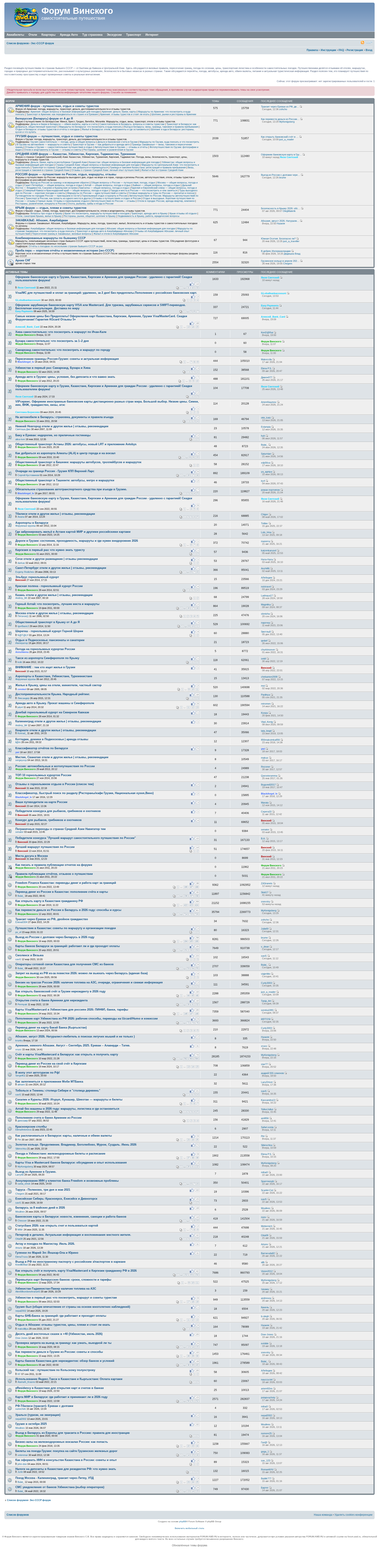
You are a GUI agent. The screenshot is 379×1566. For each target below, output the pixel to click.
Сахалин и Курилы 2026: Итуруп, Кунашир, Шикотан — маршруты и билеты (68, 1099)
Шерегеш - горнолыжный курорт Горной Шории (49, 631)
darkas (21, 563)
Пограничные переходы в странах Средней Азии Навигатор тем (60, 829)
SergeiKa (20, 1075)
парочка (265, 622)
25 (197, 1140)
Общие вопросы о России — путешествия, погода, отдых (123, 182)
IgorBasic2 (23, 626)
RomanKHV (267, 1469)
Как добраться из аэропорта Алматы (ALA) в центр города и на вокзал (65, 453)
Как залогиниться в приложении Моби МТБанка (49, 1081)
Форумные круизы (25, 525)
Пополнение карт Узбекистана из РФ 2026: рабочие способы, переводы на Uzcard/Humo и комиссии (86, 1018)
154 (196, 1275)
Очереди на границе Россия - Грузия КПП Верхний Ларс (54, 471)
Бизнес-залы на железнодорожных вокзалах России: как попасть (61, 1441)
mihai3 (264, 1172)
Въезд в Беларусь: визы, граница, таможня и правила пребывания (161, 126)
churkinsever (268, 649)
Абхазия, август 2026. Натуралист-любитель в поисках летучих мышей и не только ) (75, 1036)
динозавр (23, 1120)
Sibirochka (21, 1148)
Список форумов (18, 43)
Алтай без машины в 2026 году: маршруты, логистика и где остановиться (67, 1108)
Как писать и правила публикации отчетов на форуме (53, 864)
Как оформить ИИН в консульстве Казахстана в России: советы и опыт (66, 1460)
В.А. (263, 838)
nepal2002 (20, 1310)
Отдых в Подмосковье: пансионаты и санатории (49, 640)
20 (188, 1167)
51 (193, 1401)
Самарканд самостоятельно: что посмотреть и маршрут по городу (62, 350)
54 (193, 968)
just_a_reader (286, 139)
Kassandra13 (268, 1100)
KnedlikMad (21, 1264)
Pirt (19, 1139)
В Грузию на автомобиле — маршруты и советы (43, 144)
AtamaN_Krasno (26, 1382)
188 (196, 887)
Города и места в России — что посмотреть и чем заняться (143, 190)
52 (197, 1401)
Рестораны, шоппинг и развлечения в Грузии (108, 149)
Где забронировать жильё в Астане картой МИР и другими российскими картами (73, 531)
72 (188, 1023)
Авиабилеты (15, 34)
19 (197, 1302)
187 (191, 887)
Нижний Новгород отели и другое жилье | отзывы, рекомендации (61, 426)
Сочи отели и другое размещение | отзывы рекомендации (56, 559)
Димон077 (266, 377)
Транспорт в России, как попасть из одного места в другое (58, 198)
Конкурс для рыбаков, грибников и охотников (48, 820)
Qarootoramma (269, 775)
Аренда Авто (69, 34)
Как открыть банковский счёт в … (280, 136)
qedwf (264, 640)
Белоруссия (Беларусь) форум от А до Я (44, 118)
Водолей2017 (268, 784)
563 (191, 1059)
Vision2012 (267, 1271)
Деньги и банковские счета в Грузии (117, 142)
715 (191, 914)
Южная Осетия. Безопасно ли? (278, 238)
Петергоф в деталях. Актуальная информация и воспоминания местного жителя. (73, 1234)
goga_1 (265, 1451)
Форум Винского (77, 11)
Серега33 (266, 811)
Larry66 (19, 1174)
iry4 (263, 481)
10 (197, 381)
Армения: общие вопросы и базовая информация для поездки (65, 111)
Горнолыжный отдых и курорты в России (104, 195)
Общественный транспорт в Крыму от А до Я (47, 622)
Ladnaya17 (267, 595)
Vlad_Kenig (267, 722)
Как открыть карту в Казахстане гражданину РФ (49, 901)
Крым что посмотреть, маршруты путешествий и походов (96, 213)
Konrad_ (22, 733)
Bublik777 (266, 1478)
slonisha (265, 613)
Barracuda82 (268, 1253)
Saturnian (266, 453)
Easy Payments (24, 311)
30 (188, 1005)
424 (196, 905)
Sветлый (266, 631)
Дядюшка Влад (292, 253)
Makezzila (266, 359)
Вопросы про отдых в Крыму (46, 213)
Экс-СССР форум (42, 43)
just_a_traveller (291, 241)
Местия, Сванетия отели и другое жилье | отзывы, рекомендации (61, 757)
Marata (264, 802)
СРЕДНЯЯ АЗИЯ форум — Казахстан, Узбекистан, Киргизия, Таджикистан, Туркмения (75, 154)
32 (193, 288)
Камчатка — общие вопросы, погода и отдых (104, 187)
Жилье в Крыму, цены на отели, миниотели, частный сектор (58, 685)
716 (196, 914)
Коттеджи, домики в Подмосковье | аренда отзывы (51, 739)
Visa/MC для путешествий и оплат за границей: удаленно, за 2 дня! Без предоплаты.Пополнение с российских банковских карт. (106, 292)
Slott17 (264, 892)
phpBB (182, 1521)
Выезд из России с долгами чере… (280, 175)
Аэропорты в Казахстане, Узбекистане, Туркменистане (53, 676)
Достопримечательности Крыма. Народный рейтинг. (52, 694)
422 (185, 905)
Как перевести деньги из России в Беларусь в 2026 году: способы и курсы (68, 910)
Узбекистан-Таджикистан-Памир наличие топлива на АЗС (55, 1288)
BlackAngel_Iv (26, 361)
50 (188, 1401)
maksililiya (23, 1328)
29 (193, 1356)
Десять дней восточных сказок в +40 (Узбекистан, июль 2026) (58, 1334)
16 (188, 475)
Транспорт (133, 34)
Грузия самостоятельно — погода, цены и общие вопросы (62, 142)
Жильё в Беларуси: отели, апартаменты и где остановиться (115, 129)
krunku (19, 1040)
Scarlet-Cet (267, 1190)
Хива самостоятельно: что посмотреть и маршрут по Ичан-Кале (60, 332)
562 (185, 1059)
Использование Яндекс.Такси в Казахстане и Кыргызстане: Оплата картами (68, 1379)
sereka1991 (267, 1010)
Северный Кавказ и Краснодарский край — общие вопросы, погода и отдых (66, 190)
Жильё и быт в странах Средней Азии (162, 170)
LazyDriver (267, 1082)
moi (263, 685)
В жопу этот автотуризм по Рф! (37, 1072)
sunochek (20, 1409)
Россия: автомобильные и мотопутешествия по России (55, 766)
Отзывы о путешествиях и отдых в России (117, 198)
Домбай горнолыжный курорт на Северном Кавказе (52, 712)
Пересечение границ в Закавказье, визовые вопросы (61, 233)
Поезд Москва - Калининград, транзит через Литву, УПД (54, 1478)
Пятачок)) (23, 616)
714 (185, 914)
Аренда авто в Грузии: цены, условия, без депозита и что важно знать (65, 376)
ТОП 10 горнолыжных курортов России (43, 775)
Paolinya (265, 694)
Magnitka (266, 604)
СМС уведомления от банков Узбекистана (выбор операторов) (59, 1487)
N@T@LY (23, 635)
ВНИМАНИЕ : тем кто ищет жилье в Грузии (45, 667)
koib (20, 662)
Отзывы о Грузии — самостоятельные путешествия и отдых (59, 147)
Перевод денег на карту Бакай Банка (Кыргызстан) (51, 1027)
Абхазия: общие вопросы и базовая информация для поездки (141, 228)
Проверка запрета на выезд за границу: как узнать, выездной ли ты (63, 1343)
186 (185, 887)
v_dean (265, 946)
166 (196, 941)
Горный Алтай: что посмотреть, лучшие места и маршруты (57, 604)
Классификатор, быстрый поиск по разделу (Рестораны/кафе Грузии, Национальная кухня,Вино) (84, 793)
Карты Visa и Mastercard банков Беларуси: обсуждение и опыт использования (71, 1162)
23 (188, 1140)
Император (21, 643)
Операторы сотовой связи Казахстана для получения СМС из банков (64, 964)
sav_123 (265, 1460)
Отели (33, 34)
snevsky (265, 901)
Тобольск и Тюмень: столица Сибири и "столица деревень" (57, 1090)
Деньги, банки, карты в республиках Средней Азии (58, 162)
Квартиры (48, 34)
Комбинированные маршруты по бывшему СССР (50, 238)
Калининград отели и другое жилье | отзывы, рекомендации (58, 721)
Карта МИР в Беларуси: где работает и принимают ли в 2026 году (61, 1397)
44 (188, 996)
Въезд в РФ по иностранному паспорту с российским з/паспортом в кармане (70, 1261)
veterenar (23, 1455)
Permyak (22, 1004)
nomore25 (266, 1433)
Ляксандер (23, 698)
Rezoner (265, 766)
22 (197, 1167)
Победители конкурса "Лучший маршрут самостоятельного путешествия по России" (75, 838)
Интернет (151, 34)
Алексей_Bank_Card (27, 326)
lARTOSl (265, 1019)
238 (196, 896)
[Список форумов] (23, 17)
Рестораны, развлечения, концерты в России (40, 203)
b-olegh (265, 1316)
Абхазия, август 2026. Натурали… (280, 221)
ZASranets (266, 883)
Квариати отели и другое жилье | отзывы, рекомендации (55, 730)
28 (188, 1356)
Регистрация (355, 50)
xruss (18, 1049)
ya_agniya (266, 471)
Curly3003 (266, 983)
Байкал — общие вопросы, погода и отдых (156, 185)
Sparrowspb (267, 1181)
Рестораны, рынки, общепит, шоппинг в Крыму (90, 216)
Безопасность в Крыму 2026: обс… (280, 208)
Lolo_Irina (266, 532)
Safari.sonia (267, 1127)
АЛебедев (266, 577)
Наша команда (323, 1514)
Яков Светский (289, 157)
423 (191, 905)
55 (197, 968)
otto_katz (266, 417)
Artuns (18, 1247)
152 (191, 950)
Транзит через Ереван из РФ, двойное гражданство (51, 919)
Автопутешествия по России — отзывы (113, 201)
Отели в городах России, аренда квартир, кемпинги (166, 201)
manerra (265, 541)
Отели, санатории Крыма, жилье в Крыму (38, 216)
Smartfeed (362, 42)
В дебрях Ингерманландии (276, 251)
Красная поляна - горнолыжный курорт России (49, 586)
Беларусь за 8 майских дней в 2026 (40, 1207)
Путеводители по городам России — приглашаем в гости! (47, 195)
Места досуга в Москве (31, 856)
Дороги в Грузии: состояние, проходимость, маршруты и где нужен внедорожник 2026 (76, 540)
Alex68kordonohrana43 (27, 1291)
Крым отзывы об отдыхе (183, 213)
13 (188, 327)
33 (197, 288)
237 (191, 896)
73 (193, 1023)
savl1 (18, 959)
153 (196, 950)
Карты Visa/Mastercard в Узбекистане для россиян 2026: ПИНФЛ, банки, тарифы (71, 1009)
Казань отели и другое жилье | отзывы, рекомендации (54, 595)
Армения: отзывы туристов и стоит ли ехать (124, 114)
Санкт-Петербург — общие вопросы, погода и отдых (53, 185)
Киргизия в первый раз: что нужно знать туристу (50, 550)
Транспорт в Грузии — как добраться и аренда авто (101, 144)
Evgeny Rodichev (24, 572)
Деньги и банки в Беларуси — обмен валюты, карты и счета (63, 124)
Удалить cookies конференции (353, 1514)
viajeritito (265, 973)
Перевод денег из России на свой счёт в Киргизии (50, 1063)
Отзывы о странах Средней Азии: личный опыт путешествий (105, 170)
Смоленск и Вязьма (29, 955)
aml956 (265, 1118)
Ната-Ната (267, 559)
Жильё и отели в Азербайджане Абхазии (115, 233)
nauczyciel (266, 1379)
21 (193, 1167)
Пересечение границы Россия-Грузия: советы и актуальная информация (67, 358)
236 (185, 896)
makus (264, 757)
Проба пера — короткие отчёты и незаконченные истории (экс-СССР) (64, 250)
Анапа (21, 516)
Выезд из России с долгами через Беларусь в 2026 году (54, 937)
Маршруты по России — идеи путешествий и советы (96, 193)
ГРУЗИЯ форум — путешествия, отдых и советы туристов (56, 136)
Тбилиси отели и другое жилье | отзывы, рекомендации (55, 513)
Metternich (266, 1226)
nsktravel (266, 586)
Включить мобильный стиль (189, 1528)
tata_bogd (266, 730)
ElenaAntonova (23, 1129)
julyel (20, 707)
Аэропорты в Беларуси (31, 522)
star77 (264, 1064)
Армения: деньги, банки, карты (119, 111)
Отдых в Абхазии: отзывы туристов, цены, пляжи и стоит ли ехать (62, 1324)
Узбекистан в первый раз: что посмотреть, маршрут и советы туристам (66, 1297)
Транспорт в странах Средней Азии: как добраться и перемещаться (70, 167)
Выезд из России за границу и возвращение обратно (59, 182)
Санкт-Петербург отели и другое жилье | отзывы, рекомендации (60, 567)
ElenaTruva (21, 1256)
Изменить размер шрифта (369, 42)
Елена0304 (21, 922)
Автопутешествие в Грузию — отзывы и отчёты (121, 147)
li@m (18, 742)
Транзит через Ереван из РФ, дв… (280, 106)
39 (197, 1158)
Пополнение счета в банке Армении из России (48, 1117)
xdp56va (265, 462)
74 (197, 1023)
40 (197, 1365)
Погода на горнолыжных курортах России (45, 649)
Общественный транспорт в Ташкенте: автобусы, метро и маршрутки (64, 480)
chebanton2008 (269, 676)
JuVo (20, 1472)
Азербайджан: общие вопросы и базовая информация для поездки (67, 228)
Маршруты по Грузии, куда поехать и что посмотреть (169, 142)
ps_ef (18, 932)
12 (193, 707)
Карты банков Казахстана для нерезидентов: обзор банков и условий (64, 1360)
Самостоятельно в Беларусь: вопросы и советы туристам (131, 124)
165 (191, 941)
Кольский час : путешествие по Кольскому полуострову (55, 1370)
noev (263, 1217)
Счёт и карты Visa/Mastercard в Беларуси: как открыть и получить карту (66, 1054)
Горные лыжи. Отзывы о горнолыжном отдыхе (63, 201)
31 (188, 288)
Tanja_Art (266, 1001)
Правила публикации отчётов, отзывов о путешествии (54, 873)
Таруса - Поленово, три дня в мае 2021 (42, 1189)
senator (19, 832)
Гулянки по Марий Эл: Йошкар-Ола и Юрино (46, 1252)
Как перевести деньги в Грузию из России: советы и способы (59, 1351)
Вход (369, 50)
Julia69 (264, 928)
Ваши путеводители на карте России (41, 802)
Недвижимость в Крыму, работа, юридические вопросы (148, 216)
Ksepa (264, 713)
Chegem (287, 263)
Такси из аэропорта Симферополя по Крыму (47, 658)
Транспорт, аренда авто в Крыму (149, 213)
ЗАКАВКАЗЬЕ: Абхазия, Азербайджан (41, 220)
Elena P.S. (266, 368)
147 (191, 1014)
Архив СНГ (22, 260)
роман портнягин (270, 490)
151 (185, 950)
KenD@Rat (267, 332)
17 (193, 475)
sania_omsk (24, 1183)
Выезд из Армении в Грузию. (35, 1171)
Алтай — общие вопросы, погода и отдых (108, 185)
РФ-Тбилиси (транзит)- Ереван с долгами (44, 1406)
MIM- (20, 1229)
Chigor (264, 514)
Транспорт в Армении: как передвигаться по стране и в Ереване (62, 114)
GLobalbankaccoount (28, 300)
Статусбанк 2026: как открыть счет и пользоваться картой (56, 1225)
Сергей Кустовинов (28, 475)
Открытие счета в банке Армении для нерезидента (51, 1000)
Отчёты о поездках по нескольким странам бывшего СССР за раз (66, 246)
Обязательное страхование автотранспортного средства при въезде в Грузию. (71, 489)
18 (197, 475)
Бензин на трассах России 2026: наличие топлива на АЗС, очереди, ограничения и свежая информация (89, 982)
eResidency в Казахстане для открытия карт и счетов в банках (59, 1388)
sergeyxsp (21, 760)
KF (19, 1374)
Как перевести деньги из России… (280, 119)
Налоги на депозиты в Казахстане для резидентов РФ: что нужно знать (65, 1469)
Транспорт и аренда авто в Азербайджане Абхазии (104, 231)
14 (193, 327)
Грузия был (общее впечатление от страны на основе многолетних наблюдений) (72, 1306)
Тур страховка (92, 34)
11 (197, 626)
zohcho (283, 109)
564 (196, 1059)
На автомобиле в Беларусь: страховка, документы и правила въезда (64, 417)
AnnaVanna (22, 652)
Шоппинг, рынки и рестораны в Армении (173, 114)
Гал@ (264, 1442)
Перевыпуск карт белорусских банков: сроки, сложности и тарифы (63, 1279)
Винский (20, 580)
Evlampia (266, 426)
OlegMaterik (289, 211)
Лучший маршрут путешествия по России (45, 847)
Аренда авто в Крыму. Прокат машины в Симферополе (54, 703)
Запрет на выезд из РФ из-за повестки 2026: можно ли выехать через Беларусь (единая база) (81, 973)
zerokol (22, 689)
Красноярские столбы (31, 1126)
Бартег (264, 1487)
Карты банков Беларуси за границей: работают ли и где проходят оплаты (67, 946)
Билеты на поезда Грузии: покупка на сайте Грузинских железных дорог (66, 1451)
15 (197, 327)
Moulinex (20, 1211)
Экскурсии (114, 34)
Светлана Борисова (27, 412)
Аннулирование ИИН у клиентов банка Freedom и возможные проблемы (67, 1180)
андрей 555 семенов (272, 1073)
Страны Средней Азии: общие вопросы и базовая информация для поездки (97, 164)
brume (282, 177)
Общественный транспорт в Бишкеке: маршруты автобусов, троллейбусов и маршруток (78, 462)
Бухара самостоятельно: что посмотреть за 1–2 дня (52, 341)
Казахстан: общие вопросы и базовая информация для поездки (124, 162)
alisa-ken (20, 439)
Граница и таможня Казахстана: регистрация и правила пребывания (148, 167)
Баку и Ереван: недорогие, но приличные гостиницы (53, 435)
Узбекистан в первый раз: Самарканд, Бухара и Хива (52, 367)
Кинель (265, 1307)
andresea (266, 1298)
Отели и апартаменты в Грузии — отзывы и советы (52, 149)
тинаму (265, 1289)
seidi (263, 658)
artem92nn (266, 1388)
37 (188, 1158)
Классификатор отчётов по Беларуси (41, 748)
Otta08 (19, 1238)
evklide (264, 1343)
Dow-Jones (21, 1338)
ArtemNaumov (268, 402)
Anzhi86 (265, 568)
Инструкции (328, 50)
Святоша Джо (22, 429)
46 (197, 996)
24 (193, 1140)
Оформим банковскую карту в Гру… (281, 154)
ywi (17, 752)
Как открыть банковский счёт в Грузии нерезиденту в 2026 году (60, 991)
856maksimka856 (270, 739)
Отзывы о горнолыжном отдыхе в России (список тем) (54, 784)
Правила (312, 50)
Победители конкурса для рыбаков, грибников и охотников (58, 811)
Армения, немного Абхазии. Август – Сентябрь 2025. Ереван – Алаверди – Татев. (72, 1045)
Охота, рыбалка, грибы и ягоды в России (90, 203)
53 (188, 968)
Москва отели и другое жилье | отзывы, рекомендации (54, 613)
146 (185, 1014)
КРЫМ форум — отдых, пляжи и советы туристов (50, 207)
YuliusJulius (267, 1109)
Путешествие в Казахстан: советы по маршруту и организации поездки (65, 928)
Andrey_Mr (21, 598)
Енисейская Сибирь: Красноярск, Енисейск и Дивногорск (56, 1198)
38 (193, 1158)
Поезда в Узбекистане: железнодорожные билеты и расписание (60, 1153)
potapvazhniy (268, 1397)
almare (21, 1084)
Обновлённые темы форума (189, 1545)
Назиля (281, 223)
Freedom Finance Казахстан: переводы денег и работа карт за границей (65, 882)
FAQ (341, 50)
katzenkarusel (268, 550)
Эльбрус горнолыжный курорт (37, 577)
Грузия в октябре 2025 (31, 1423)
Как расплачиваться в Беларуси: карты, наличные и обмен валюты (63, 1135)
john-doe (22, 1464)
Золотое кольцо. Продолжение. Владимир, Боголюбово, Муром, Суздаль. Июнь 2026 (75, 1144)
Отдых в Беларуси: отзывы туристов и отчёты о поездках (47, 129)
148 (196, 1014)
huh (263, 435)
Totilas (264, 523)
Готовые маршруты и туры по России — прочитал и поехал (161, 193)
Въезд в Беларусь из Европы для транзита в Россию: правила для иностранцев (72, 1432)
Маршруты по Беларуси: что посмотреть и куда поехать (90, 126)
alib (263, 1262)
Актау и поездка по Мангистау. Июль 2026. (45, 1243)
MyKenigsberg (287, 121)
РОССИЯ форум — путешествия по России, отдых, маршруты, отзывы (65, 174)
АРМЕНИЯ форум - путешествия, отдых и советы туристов (57, 106)
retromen (266, 703)
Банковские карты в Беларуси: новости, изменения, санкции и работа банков (70, 1216)
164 (185, 941)
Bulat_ (264, 444)
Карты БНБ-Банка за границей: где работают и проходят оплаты (60, 1315)
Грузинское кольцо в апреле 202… (280, 261)
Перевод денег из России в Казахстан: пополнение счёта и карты (61, 891)
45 (193, 996)
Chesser (22, 1220)
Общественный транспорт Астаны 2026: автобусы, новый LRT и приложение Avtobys (75, 444)
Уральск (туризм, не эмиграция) (37, 1415)
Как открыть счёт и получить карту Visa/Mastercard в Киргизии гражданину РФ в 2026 (76, 1270)
